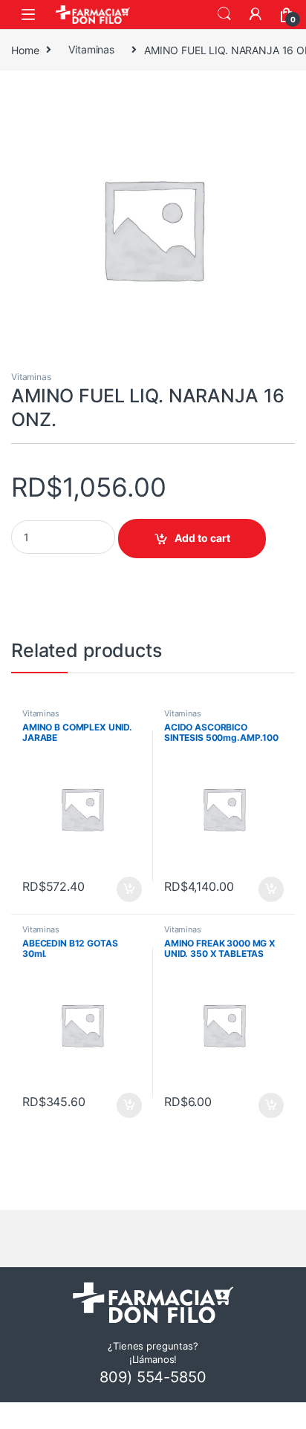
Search (224, 14)
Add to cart (202, 538)
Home (25, 49)
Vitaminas (91, 49)
